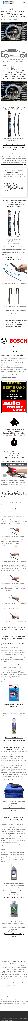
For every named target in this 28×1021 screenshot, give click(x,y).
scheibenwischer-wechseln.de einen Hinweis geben (13, 164)
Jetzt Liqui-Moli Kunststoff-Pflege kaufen (14, 935)
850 (13, 19)
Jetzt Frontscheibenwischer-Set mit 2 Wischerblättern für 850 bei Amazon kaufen (14, 147)
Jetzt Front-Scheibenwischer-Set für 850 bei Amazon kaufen (14, 258)
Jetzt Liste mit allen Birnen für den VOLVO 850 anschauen (14, 984)
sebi (4, 19)
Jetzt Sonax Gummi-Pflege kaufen (14, 897)
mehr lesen (6, 190)
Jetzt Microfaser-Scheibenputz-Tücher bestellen (14, 809)
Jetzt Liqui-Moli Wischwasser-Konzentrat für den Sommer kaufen (14, 739)
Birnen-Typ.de (11, 969)
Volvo (15, 19)
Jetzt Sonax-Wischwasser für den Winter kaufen (14, 706)
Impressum (23, 1018)
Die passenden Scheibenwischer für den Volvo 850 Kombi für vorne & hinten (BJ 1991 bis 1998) (13, 186)
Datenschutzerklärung (6, 1020)
